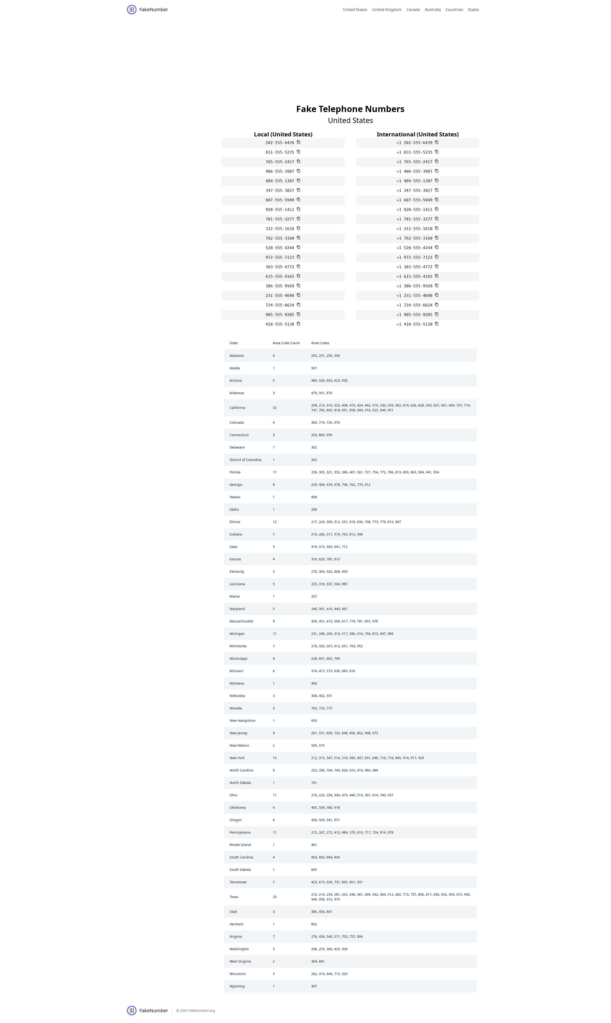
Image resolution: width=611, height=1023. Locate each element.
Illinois (235, 522)
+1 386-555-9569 (416, 286)
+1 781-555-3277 (416, 219)
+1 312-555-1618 (416, 228)
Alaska (235, 368)
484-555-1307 (281, 181)
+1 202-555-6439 (416, 142)
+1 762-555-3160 (416, 238)
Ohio (233, 795)
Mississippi (239, 658)
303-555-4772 (281, 267)
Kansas (235, 559)
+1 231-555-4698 (416, 295)
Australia (433, 9)
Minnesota (238, 646)
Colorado (237, 422)
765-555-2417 (281, 162)
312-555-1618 (281, 228)
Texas (234, 896)
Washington (239, 949)
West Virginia (240, 961)
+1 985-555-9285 (416, 314)
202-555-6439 (281, 142)
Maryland (237, 608)
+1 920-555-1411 (416, 209)
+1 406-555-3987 (416, 171)
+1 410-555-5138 (416, 324)
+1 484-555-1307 (416, 181)
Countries (454, 9)
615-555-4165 (281, 276)
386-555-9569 (281, 286)
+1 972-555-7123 (416, 257)
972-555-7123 (281, 257)
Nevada (236, 708)
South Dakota (240, 869)
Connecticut (239, 435)
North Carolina (241, 770)
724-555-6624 (281, 305)
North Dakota (240, 782)
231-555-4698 (281, 295)
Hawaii (235, 497)
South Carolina (241, 857)
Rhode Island (240, 844)
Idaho (234, 509)
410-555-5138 (281, 324)
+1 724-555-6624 (416, 305)
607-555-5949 (281, 200)
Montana (237, 683)
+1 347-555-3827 (416, 190)
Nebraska (237, 695)
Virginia (236, 936)
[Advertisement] (305, 54)
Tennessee (238, 882)
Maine (235, 596)
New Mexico (239, 745)
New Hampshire (242, 720)
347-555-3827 (281, 190)
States (473, 9)
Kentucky (237, 571)
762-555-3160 (281, 238)
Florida (235, 472)
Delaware (237, 447)
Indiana (236, 534)
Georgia (236, 484)
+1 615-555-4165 (416, 276)
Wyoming (237, 986)
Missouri (236, 671)
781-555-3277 (281, 219)
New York (237, 757)
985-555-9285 (281, 314)
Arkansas (237, 393)
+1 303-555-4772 (416, 267)
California (237, 407)
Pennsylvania (240, 832)
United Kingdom (387, 9)
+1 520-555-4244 (416, 248)
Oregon (236, 820)
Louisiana (237, 584)
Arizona (236, 380)
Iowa (233, 546)
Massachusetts (241, 621)
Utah (233, 911)
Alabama (237, 355)
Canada (413, 9)
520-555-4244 (281, 248)
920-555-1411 (281, 209)
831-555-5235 (281, 152)
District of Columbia (245, 459)
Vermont (236, 924)
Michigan (237, 633)
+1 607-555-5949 (416, 200)
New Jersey (238, 733)
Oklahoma (238, 807)
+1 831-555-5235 (416, 152)
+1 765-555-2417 (416, 162)
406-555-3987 (281, 171)
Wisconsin (238, 973)
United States (355, 9)
